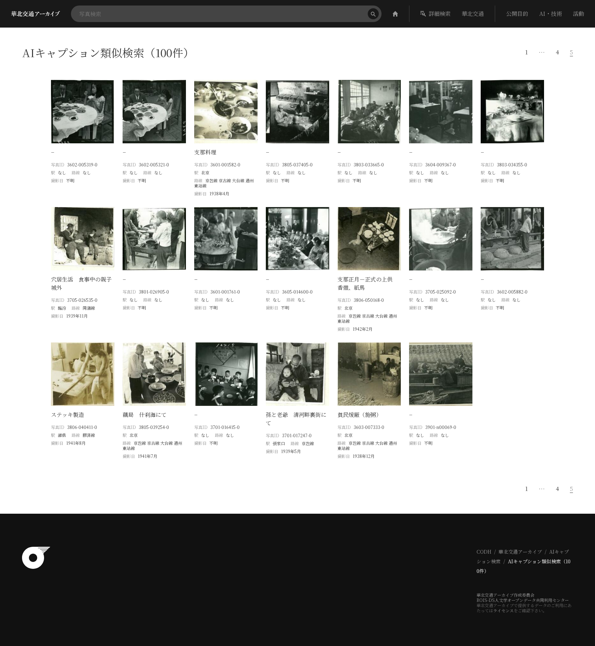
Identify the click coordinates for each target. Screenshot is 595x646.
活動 (578, 14)
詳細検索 (440, 14)
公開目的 (517, 14)
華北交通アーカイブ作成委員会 (505, 595)
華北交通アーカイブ (520, 551)
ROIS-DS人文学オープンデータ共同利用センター (523, 600)
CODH (484, 551)
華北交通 (473, 14)
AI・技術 (550, 14)
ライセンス (503, 610)
